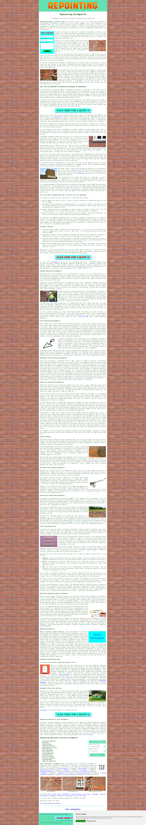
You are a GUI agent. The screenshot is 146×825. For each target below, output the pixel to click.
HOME (86, 10)
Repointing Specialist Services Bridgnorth (59, 738)
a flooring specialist (69, 774)
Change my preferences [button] (91, 820)
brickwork (54, 132)
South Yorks (82, 795)
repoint (62, 89)
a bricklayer (83, 771)
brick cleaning (94, 442)
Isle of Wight (69, 795)
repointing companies (89, 728)
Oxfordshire (66, 794)
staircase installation (47, 771)
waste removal (82, 768)
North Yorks (57, 794)
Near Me (66, 814)
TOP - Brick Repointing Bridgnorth (50, 803)
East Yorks (86, 794)
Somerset (102, 794)
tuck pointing (91, 680)
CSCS (73, 190)
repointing (93, 26)
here (91, 734)
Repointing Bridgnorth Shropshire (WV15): (53, 21)
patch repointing (53, 350)
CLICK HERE (43, 710)
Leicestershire (44, 795)
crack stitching (68, 368)
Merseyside (95, 794)
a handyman (43, 773)
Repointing (46, 814)
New (49, 814)
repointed (100, 104)
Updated (58, 814)
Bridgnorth (55, 262)
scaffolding (57, 116)
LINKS (90, 10)
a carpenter (65, 770)
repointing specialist (62, 136)
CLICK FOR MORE (83, 316)
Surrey (76, 795)
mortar (100, 35)
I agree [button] (78, 820)
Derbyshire (60, 795)
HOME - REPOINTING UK (73, 809)
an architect (83, 770)
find (45, 722)
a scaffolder (61, 773)
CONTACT (97, 10)
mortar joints (54, 385)
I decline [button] (83, 820)
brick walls (81, 491)
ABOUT (94, 10)
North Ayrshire (76, 794)
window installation (46, 770)
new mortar (49, 150)
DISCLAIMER (103, 10)
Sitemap (41, 814)
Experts (62, 814)
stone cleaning (62, 768)
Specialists (53, 814)
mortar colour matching (81, 530)
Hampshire (53, 795)
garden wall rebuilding (83, 773)
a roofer (66, 771)
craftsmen (63, 765)
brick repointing (58, 65)
